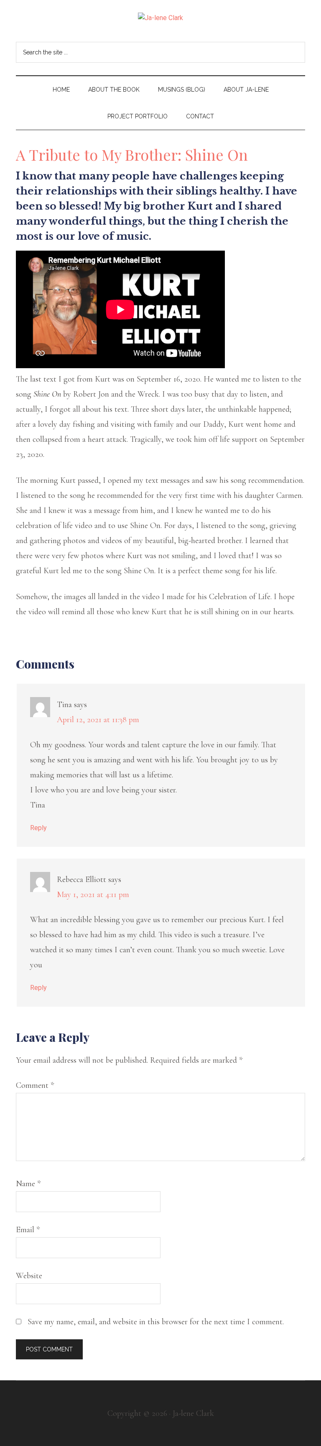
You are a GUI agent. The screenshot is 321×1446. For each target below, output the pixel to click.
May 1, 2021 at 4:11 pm (93, 895)
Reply (38, 828)
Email (28, 1230)
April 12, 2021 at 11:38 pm (98, 720)
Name (28, 1184)
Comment (35, 1085)
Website (29, 1276)
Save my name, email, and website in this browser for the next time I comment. (156, 1322)
